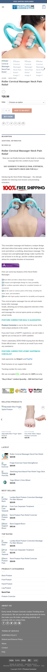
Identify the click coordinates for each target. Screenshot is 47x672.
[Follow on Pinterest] (19, 623)
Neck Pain (12, 78)
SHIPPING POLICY (9, 635)
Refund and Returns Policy (12, 639)
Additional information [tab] (11, 141)
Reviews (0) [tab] (6, 145)
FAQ (3, 652)
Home (4, 78)
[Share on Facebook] (7, 123)
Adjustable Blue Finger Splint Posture (12, 434)
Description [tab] (7, 136)
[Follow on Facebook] (3, 623)
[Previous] (5, 36)
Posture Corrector (8, 596)
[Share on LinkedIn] (23, 123)
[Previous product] (3, 91)
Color (3, 102)
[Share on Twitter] (11, 123)
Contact (5, 648)
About (4, 644)
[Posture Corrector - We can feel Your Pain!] (23, 7)
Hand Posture (7, 584)
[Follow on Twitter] (11, 623)
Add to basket (22, 110)
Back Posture (7, 575)
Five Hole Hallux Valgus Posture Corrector (33, 434)
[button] (3, 7)
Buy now (8, 116)
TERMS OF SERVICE (10, 631)
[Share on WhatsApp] (3, 123)
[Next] (42, 36)
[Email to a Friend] (15, 123)
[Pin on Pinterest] (19, 123)
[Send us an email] (15, 623)
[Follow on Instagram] (7, 623)
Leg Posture (6, 588)
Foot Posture (7, 580)
